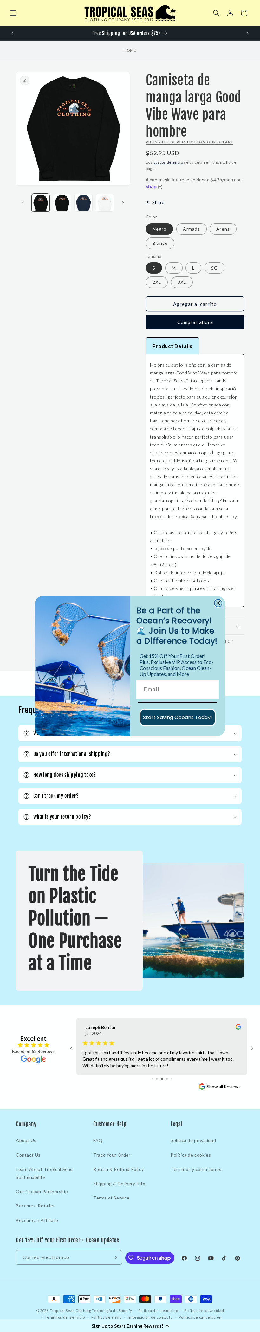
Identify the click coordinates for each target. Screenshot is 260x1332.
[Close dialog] (218, 603)
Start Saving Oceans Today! (177, 717)
